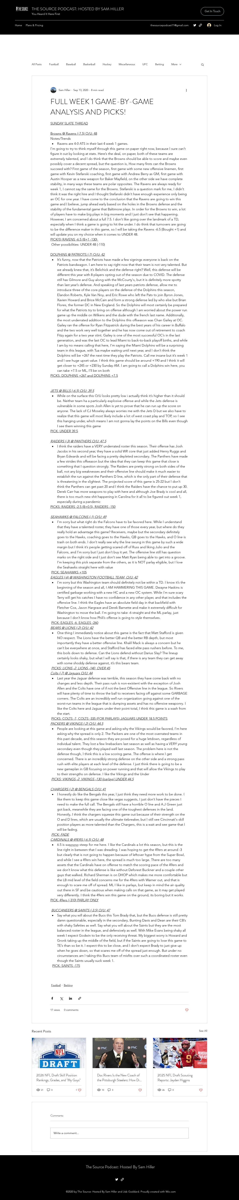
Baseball (71, 64)
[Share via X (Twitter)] (61, 998)
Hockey (107, 64)
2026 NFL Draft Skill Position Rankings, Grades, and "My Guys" (58, 1078)
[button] (202, 64)
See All (203, 1030)
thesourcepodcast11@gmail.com (169, 25)
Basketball (89, 64)
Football (54, 64)
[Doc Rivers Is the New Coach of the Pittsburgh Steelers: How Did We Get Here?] (120, 1053)
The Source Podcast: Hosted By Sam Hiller (120, 1167)
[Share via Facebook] (52, 998)
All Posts (37, 64)
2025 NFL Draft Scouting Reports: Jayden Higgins (175, 1078)
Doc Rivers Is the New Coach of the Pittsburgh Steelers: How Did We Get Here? (119, 1078)
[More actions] (186, 90)
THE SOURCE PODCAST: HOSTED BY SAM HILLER (78, 9)
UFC (145, 64)
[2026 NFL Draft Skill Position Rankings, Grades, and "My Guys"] (59, 1053)
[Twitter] (195, 25)
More (174, 64)
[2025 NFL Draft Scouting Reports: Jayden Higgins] (180, 1053)
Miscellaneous (127, 64)
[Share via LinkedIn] (70, 998)
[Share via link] (79, 998)
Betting (159, 64)
